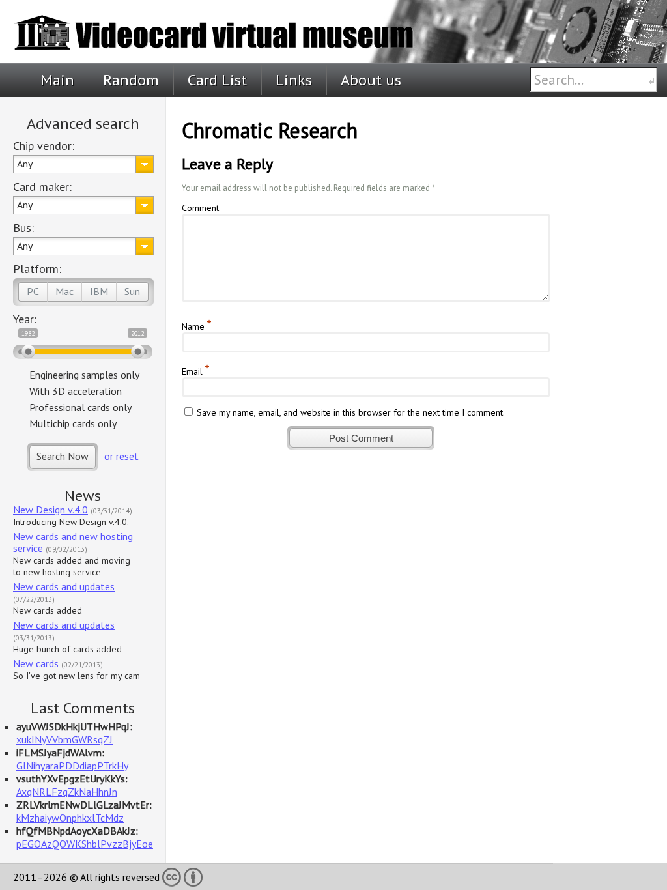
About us (371, 80)
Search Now (62, 456)
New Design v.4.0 (50, 509)
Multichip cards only (73, 423)
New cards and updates (64, 586)
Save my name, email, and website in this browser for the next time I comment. (351, 412)
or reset (121, 456)
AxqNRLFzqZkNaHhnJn (66, 791)
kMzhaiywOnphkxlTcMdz (70, 817)
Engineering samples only (84, 374)
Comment (200, 208)
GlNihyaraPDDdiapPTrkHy (72, 765)
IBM (99, 291)
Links (294, 80)
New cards (36, 663)
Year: (24, 318)
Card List (217, 80)
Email (192, 371)
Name (193, 326)
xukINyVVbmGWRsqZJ (64, 739)
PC (33, 291)
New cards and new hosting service (73, 542)
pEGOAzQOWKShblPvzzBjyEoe (84, 843)
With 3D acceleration (75, 390)
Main (57, 80)
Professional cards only (80, 407)
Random (131, 80)
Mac (64, 291)
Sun (132, 291)
